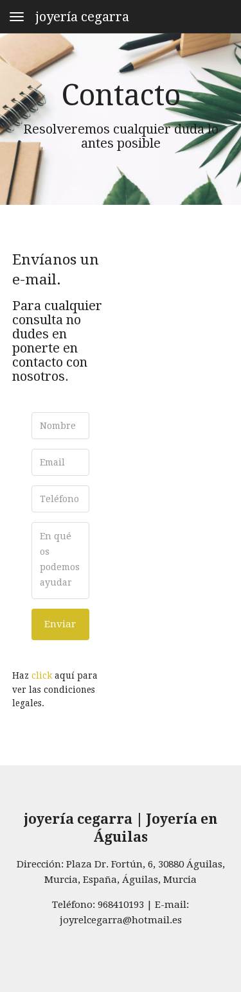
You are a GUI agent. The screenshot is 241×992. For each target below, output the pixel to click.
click (41, 675)
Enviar (60, 624)
